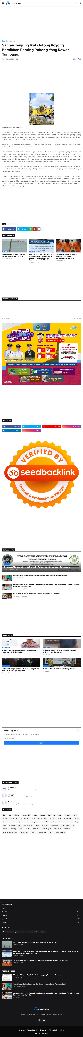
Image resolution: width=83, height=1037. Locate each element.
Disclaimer (43, 1030)
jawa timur (13, 822)
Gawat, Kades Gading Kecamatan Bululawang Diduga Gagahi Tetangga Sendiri (40, 575)
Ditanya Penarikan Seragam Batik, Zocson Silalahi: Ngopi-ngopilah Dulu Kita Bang (19, 651)
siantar (28, 829)
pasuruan (45, 825)
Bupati (5, 932)
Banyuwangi (7, 815)
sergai (21, 829)
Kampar (42, 815)
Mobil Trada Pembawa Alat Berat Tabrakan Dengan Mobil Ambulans (36, 594)
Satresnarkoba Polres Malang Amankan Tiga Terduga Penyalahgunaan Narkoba (66, 256)
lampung (40, 822)
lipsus (61, 822)
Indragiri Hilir (26, 815)
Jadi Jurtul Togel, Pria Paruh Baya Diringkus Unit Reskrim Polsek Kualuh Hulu (59, 651)
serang (13, 829)
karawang (31, 822)
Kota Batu (51, 815)
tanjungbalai (24, 832)
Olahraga (13, 932)
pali (19, 825)
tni (37, 932)
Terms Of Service (32, 1030)
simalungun (47, 829)
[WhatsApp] (31, 229)
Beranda (5, 41)
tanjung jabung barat (10, 832)
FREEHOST (45, 1033)
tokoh (43, 932)
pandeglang (28, 825)
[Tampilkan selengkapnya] (42, 229)
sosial (41, 922)
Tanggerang (24, 818)
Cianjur (16, 815)
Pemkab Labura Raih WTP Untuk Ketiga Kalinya (59, 669)
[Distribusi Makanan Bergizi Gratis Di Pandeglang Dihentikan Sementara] (7, 977)
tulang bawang (60, 832)
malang (75, 822)
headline (12, 41)
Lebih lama (76, 319)
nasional (41, 915)
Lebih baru (6, 319)
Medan (67, 815)
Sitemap (22, 1030)
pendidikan (41, 919)
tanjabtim (67, 829)
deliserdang (68, 818)
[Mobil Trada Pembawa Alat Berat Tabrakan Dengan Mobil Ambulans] (7, 596)
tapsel (33, 832)
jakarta (76, 818)
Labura (16, 224)
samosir (5, 829)
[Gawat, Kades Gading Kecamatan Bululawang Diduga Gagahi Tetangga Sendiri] (7, 578)
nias (4, 825)
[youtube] (43, 1020)
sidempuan (36, 829)
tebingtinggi (42, 832)
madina (68, 822)
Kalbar (35, 815)
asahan (33, 818)
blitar (59, 818)
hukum (31, 932)
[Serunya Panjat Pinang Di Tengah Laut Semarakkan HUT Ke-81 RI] (7, 944)
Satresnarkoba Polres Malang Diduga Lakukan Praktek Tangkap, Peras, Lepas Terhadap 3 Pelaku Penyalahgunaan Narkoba (46, 585)
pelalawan (54, 825)
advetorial (22, 932)
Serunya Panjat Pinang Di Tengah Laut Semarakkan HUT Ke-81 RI (13, 255)
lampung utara (51, 822)
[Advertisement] (41, 23)
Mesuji (75, 815)
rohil (72, 825)
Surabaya (13, 818)
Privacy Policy (53, 1030)
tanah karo (57, 829)
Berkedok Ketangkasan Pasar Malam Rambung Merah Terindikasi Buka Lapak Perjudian (20, 669)
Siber (62, 1030)
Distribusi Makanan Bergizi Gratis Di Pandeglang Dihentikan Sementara (37, 975)
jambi (5, 822)
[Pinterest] (35, 229)
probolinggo (65, 825)
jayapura (22, 822)
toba (50, 832)
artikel (41, 908)
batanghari (42, 818)
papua (37, 825)
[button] (3, 3)
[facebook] (39, 1020)
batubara (51, 818)
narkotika (41, 912)
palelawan (12, 825)
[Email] (38, 229)
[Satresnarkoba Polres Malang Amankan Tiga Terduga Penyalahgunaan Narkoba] (7, 963)
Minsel (5, 818)
